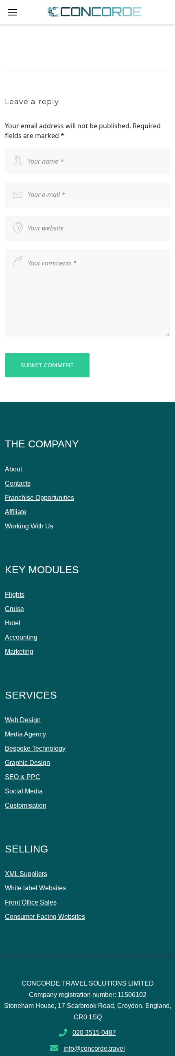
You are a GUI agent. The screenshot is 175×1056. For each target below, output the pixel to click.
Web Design (23, 719)
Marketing (19, 651)
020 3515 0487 (94, 1032)
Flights (14, 594)
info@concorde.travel (94, 1048)
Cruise (14, 608)
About (13, 469)
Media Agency (25, 734)
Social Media (24, 791)
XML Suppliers (26, 873)
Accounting (21, 637)
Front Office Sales (31, 902)
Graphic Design (27, 762)
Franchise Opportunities (39, 497)
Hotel (12, 623)
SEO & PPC (22, 776)
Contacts (18, 483)
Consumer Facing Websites (45, 916)
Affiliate (15, 511)
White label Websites (35, 888)
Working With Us (29, 526)
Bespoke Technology (35, 748)
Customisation (25, 805)
